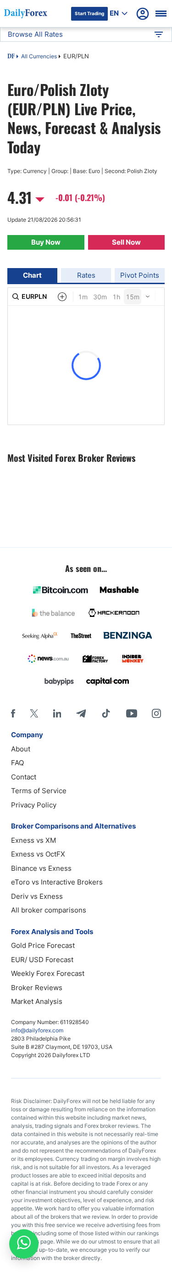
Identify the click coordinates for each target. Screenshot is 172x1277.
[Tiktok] (105, 713)
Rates (86, 275)
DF (11, 57)
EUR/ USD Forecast (42, 959)
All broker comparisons (48, 910)
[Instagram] (156, 713)
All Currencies (39, 56)
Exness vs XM (33, 840)
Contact (23, 777)
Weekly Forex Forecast (47, 973)
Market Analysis (36, 1001)
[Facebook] (13, 713)
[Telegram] (81, 713)
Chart (32, 275)
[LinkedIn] (57, 713)
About (20, 749)
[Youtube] (131, 713)
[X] (34, 713)
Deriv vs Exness (37, 896)
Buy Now (46, 242)
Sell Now (126, 242)
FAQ (17, 762)
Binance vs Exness (41, 868)
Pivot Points (139, 275)
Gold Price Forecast (43, 945)
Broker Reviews (36, 987)
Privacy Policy (33, 805)
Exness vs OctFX (38, 854)
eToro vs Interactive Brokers (57, 882)
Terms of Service (39, 790)
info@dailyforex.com (37, 1030)
